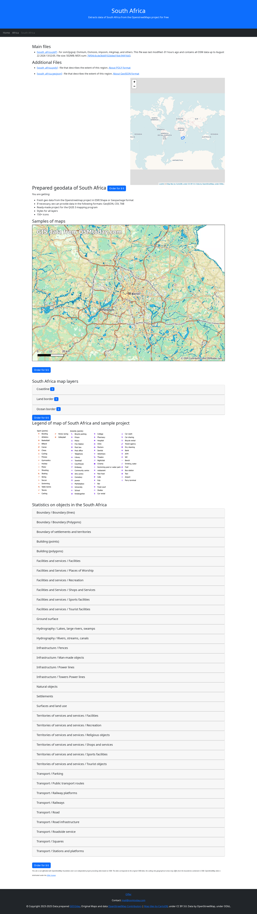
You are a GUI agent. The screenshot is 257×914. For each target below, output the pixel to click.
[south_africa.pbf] (47, 52)
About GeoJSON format (126, 73)
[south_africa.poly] (47, 67)
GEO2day (75, 906)
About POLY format (120, 67)
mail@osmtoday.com (133, 900)
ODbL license (51, 875)
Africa (15, 32)
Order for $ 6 (116, 188)
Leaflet (161, 184)
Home (6, 32)
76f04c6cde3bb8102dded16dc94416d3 (108, 55)
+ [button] (134, 82)
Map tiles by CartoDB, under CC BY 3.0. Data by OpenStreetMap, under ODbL (195, 184)
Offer (128, 894)
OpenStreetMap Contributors (125, 906)
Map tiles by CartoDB (156, 906)
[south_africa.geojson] (49, 73)
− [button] (134, 86)
